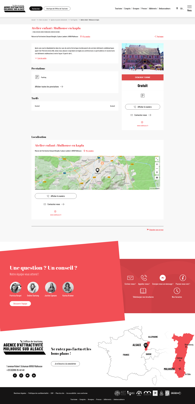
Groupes (136, 8)
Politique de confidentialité (38, 393)
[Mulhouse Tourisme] (14, 8)
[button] (36, 8)
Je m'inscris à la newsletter (65, 363)
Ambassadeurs (164, 8)
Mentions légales (20, 393)
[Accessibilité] (177, 8)
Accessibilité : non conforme (76, 393)
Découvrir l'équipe (20, 303)
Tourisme (118, 8)
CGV (52, 393)
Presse (144, 8)
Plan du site (60, 393)
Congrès (127, 8)
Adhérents (153, 8)
